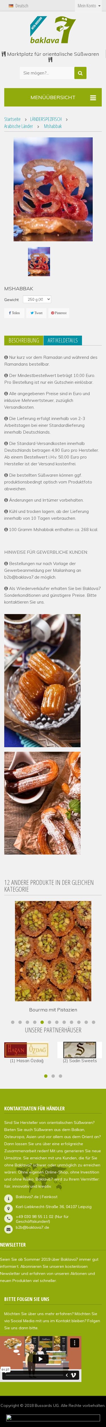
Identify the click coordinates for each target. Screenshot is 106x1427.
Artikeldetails (63, 340)
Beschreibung (23, 340)
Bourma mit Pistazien (53, 1010)
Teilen (16, 313)
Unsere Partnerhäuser (53, 1029)
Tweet (38, 313)
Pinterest (60, 313)
